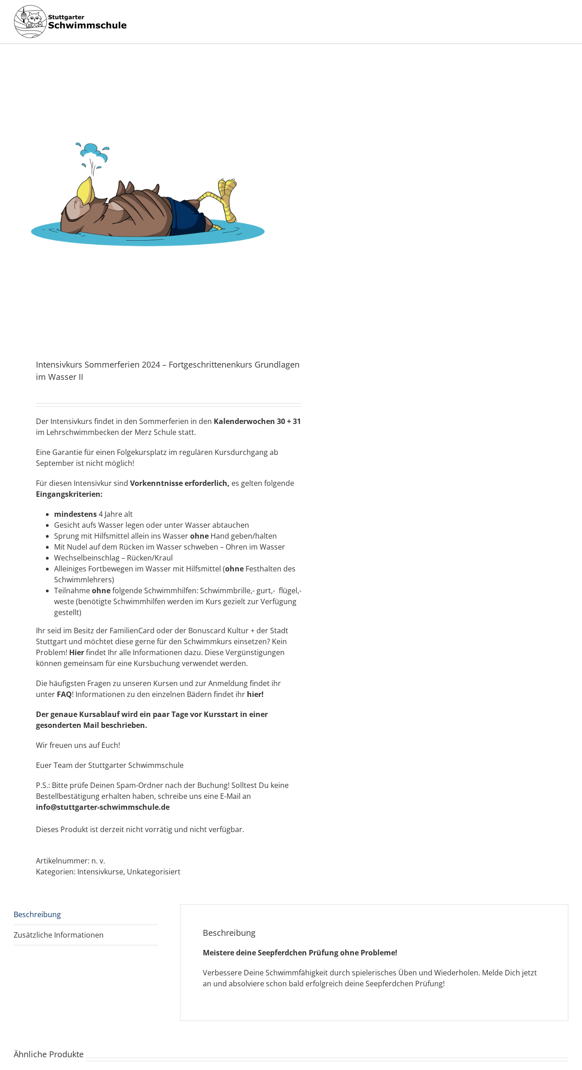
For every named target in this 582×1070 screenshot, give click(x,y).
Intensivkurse (100, 872)
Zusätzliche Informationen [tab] (59, 935)
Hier (76, 652)
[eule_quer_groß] (147, 202)
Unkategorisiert (154, 872)
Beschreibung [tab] (37, 914)
